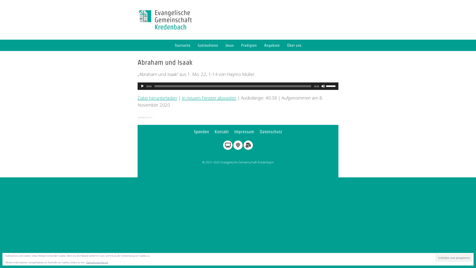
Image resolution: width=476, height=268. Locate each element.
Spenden (201, 131)
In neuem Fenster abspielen (209, 98)
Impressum (244, 131)
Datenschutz (271, 131)
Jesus (230, 45)
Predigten (249, 45)
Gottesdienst (208, 45)
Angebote (272, 45)
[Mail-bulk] (248, 145)
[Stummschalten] (323, 86)
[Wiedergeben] (142, 86)
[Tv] (227, 145)
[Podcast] (238, 145)
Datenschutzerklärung (97, 262)
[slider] (331, 85)
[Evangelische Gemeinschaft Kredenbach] (165, 19)
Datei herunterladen (157, 98)
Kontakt (222, 131)
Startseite (182, 45)
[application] (238, 86)
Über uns (294, 45)
